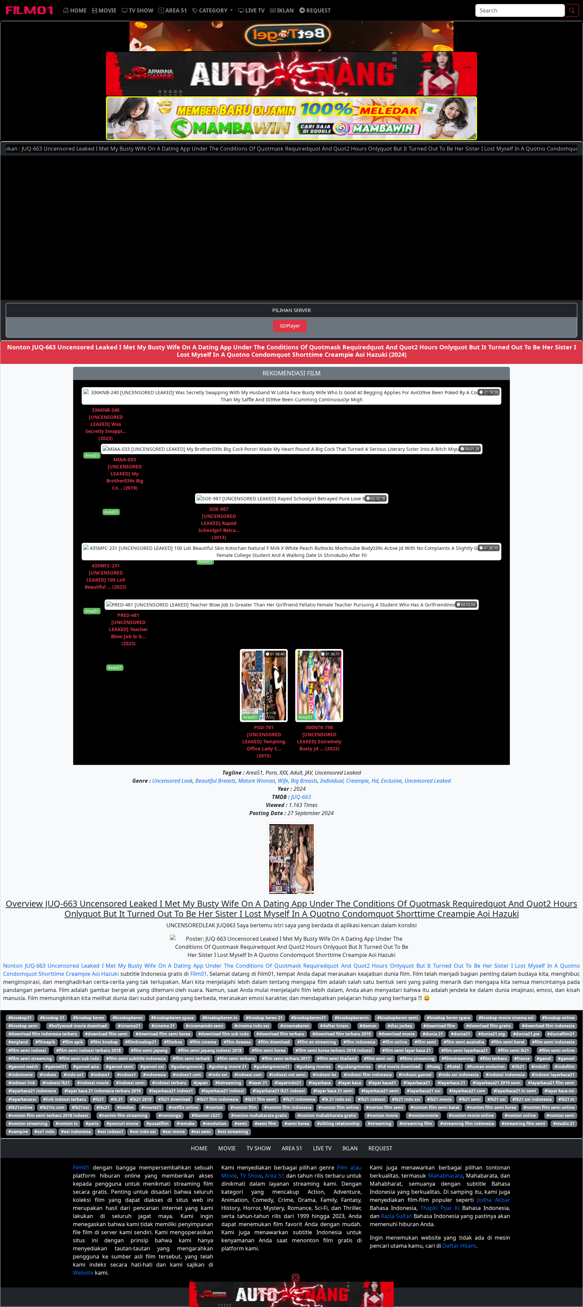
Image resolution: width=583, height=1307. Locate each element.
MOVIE (227, 1148)
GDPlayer (290, 325)
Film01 (198, 973)
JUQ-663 (301, 797)
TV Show (251, 1175)
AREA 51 (292, 1148)
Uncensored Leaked (428, 780)
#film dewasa (237, 1042)
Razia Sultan (396, 1216)
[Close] (296, 55)
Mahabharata (445, 1175)
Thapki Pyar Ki (439, 1208)
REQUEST (380, 1148)
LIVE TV (322, 1148)
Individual (331, 780)
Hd (374, 780)
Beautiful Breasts (215, 780)
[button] (212, 10)
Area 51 (274, 1175)
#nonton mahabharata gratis (327, 1115)
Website (83, 1272)
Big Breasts (304, 780)
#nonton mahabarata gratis (259, 1115)
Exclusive (391, 780)
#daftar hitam (334, 1026)
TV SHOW (259, 1148)
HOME (199, 1148)
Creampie (357, 780)
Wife (283, 780)
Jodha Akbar (493, 1200)
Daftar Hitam (459, 1245)
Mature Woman (256, 780)
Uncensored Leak (172, 780)
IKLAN (350, 1148)
